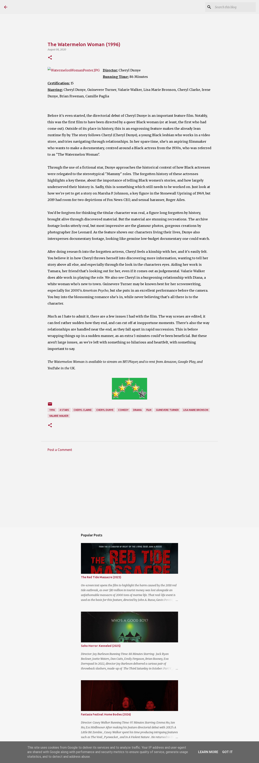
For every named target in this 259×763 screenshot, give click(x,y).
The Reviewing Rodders (47, 7)
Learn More (208, 752)
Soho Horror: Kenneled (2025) (101, 645)
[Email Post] (50, 405)
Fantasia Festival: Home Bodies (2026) (106, 714)
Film (148, 410)
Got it (227, 752)
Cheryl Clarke (83, 410)
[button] (50, 58)
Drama (137, 410)
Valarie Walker (58, 415)
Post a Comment (60, 450)
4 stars (64, 410)
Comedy (123, 410)
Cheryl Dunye (105, 410)
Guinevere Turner (167, 410)
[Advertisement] (129, 492)
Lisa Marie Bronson (195, 410)
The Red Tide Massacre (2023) (101, 577)
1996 (52, 410)
